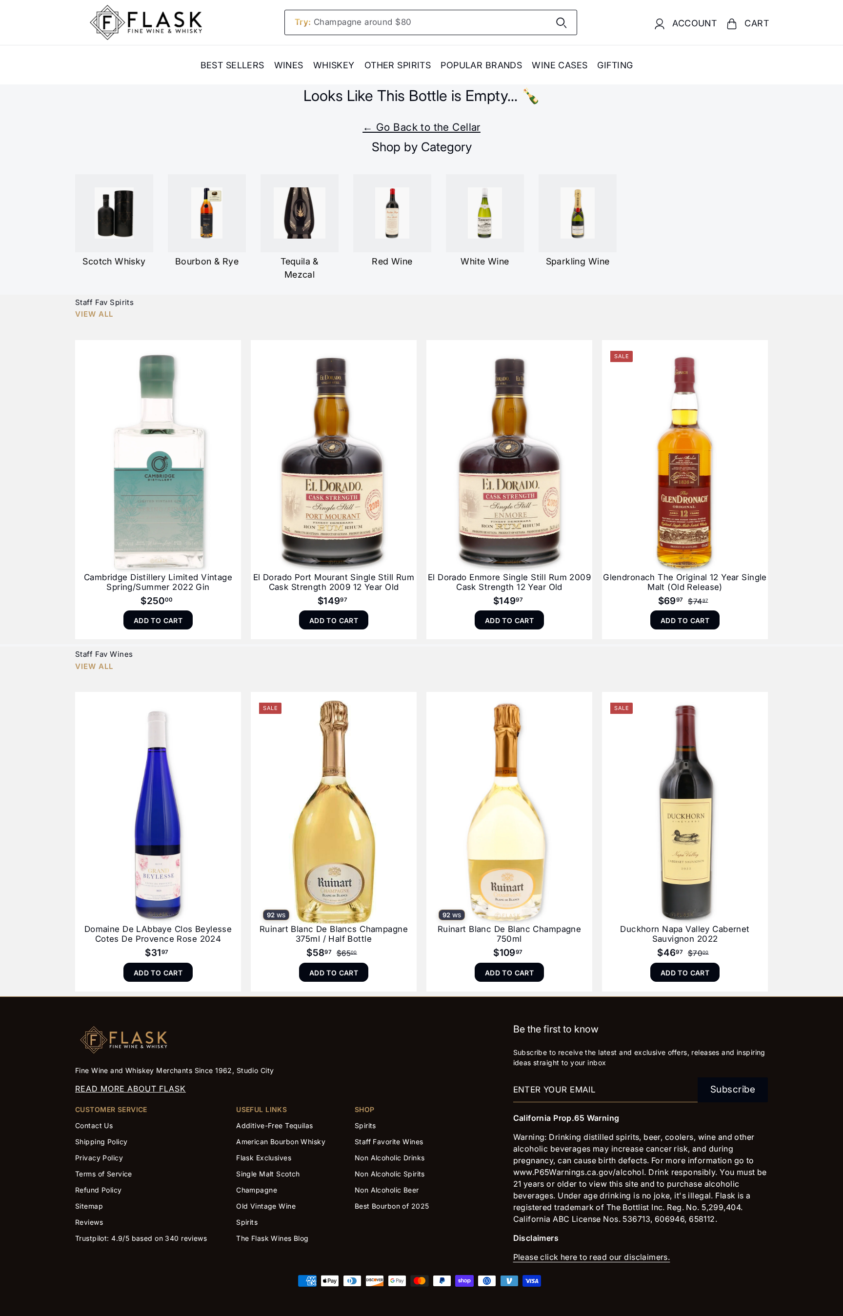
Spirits (247, 1222)
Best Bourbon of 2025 (392, 1206)
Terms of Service (103, 1174)
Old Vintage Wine (266, 1206)
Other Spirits (397, 65)
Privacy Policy (99, 1158)
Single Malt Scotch (269, 1174)
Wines (288, 65)
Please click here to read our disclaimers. (591, 1257)
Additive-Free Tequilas (274, 1125)
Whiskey (334, 65)
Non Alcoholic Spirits (390, 1174)
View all (94, 314)
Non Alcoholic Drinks (390, 1158)
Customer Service (111, 1109)
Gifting (615, 65)
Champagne (256, 1190)
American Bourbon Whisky (280, 1141)
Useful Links (261, 1109)
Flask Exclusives (263, 1158)
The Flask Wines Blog (272, 1238)
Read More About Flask (130, 1088)
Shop (365, 1109)
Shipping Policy (101, 1141)
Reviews (89, 1222)
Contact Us (94, 1125)
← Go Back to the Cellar (421, 127)
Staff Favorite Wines (389, 1141)
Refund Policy (98, 1190)
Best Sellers (232, 65)
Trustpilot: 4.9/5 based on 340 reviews (141, 1238)
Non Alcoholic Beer (387, 1190)
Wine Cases (559, 65)
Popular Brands (481, 65)
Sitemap (89, 1206)
